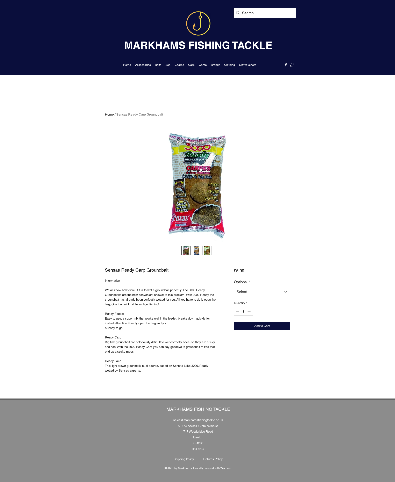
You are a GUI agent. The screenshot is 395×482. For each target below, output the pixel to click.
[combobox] (262, 292)
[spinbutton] (243, 311)
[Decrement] (237, 311)
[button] (143, 65)
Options (242, 282)
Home (109, 114)
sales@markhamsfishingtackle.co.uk (198, 420)
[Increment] (249, 311)
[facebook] (286, 65)
